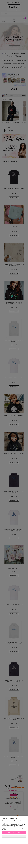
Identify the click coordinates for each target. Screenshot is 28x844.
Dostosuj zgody (14, 836)
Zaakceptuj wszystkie (14, 832)
